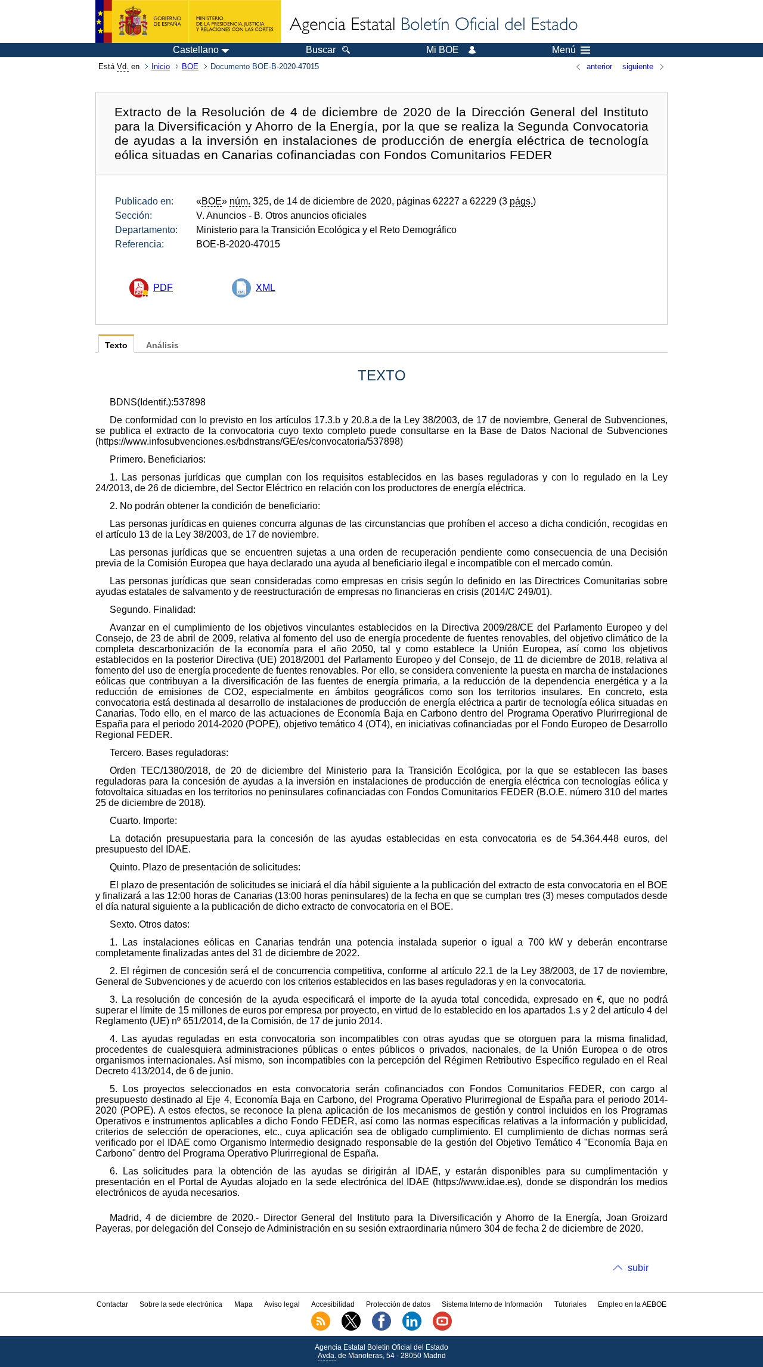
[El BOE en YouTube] (442, 1328)
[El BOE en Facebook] (381, 1328)
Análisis (162, 345)
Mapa (243, 1304)
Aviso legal (282, 1304)
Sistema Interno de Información (492, 1304)
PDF (163, 288)
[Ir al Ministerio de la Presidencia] (188, 21)
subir (638, 1268)
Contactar (112, 1304)
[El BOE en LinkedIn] (411, 1328)
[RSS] (320, 1328)
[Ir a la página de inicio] (433, 25)
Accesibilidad (333, 1304)
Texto (116, 345)
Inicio (160, 66)
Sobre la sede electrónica (180, 1304)
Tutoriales (570, 1304)
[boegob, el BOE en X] (351, 1328)
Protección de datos (398, 1304)
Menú (564, 50)
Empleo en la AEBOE (632, 1304)
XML (265, 288)
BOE (190, 66)
